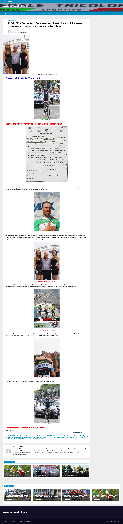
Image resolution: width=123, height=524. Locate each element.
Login (119, 521)
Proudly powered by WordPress (9, 521)
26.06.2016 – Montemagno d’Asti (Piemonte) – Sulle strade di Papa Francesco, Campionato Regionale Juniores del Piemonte (66, 436)
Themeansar (28, 521)
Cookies (111, 521)
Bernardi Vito (17, 30)
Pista (83, 13)
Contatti (106, 521)
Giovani (23, 13)
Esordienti (37, 493)
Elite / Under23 (41, 13)
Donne (50, 13)
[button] (118, 13)
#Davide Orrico (24, 32)
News (16, 20)
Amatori (77, 13)
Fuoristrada (67, 13)
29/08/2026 (67, 499)
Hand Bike (57, 13)
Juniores (31, 13)
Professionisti (13, 13)
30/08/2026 (9, 499)
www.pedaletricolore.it (15, 6)
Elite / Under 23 (11, 20)
